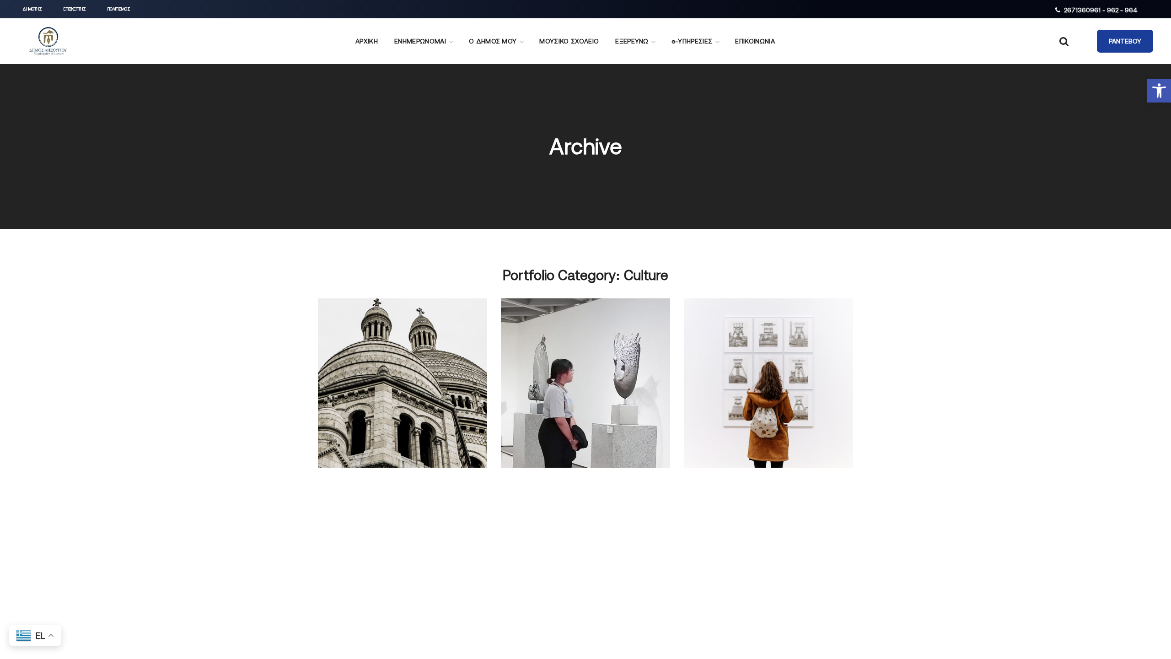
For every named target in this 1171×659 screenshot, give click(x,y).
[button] (1159, 91)
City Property (560, 354)
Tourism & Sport (387, 354)
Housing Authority (756, 354)
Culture (348, 371)
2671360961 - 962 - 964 (1101, 10)
